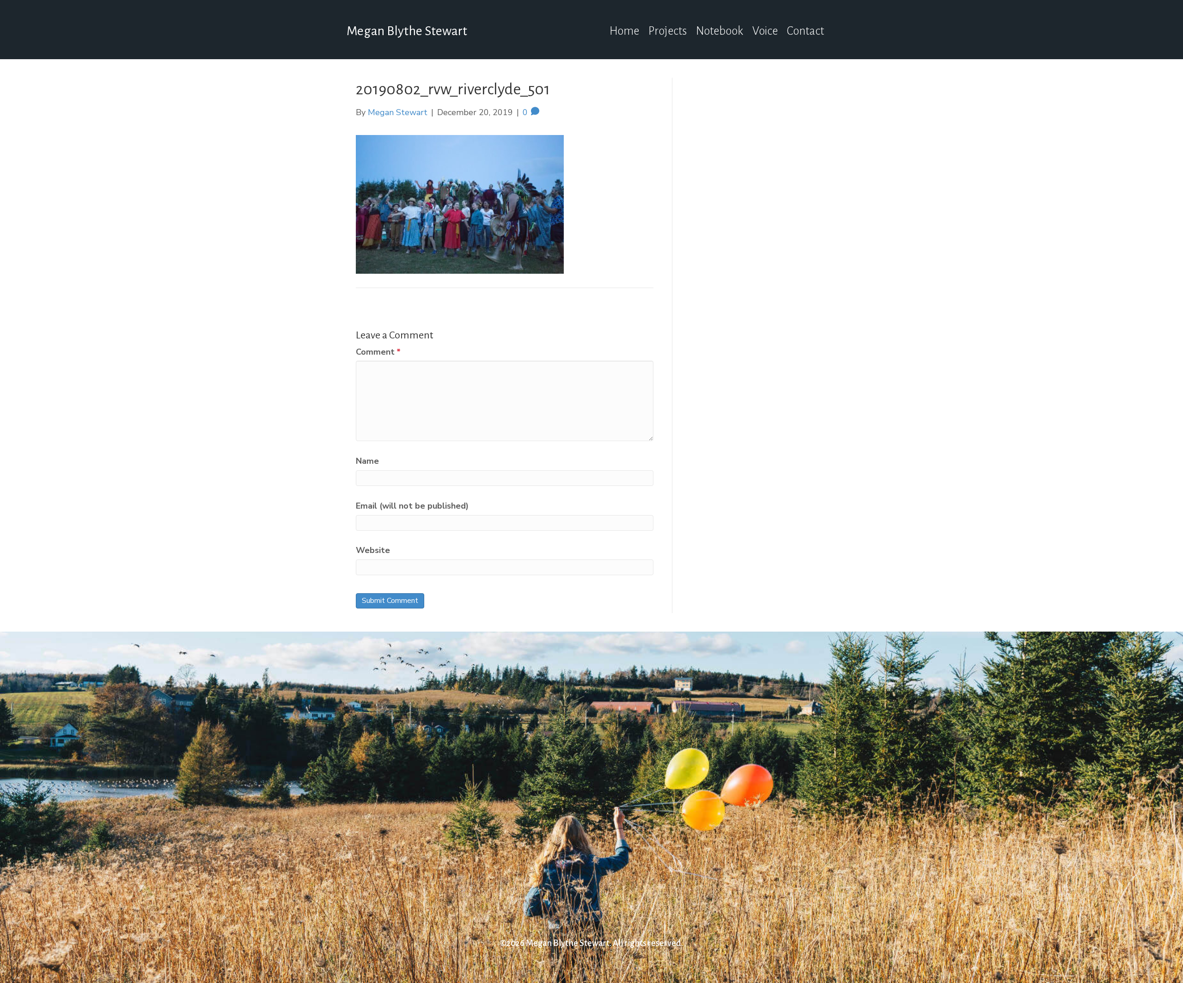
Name (367, 461)
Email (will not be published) (412, 505)
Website (373, 550)
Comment (378, 351)
